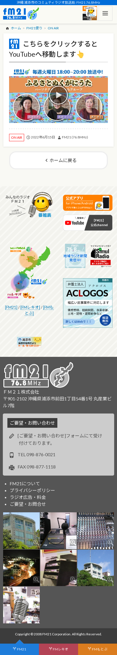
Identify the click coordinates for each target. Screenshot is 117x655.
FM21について (25, 483)
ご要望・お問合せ (28, 504)
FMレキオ (60, 649)
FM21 (21, 649)
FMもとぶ (99, 649)
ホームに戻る (63, 160)
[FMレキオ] (30, 307)
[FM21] (11, 307)
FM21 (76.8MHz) (75, 137)
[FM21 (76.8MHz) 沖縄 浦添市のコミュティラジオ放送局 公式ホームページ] (21, 13)
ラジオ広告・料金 (28, 497)
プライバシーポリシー (32, 490)
